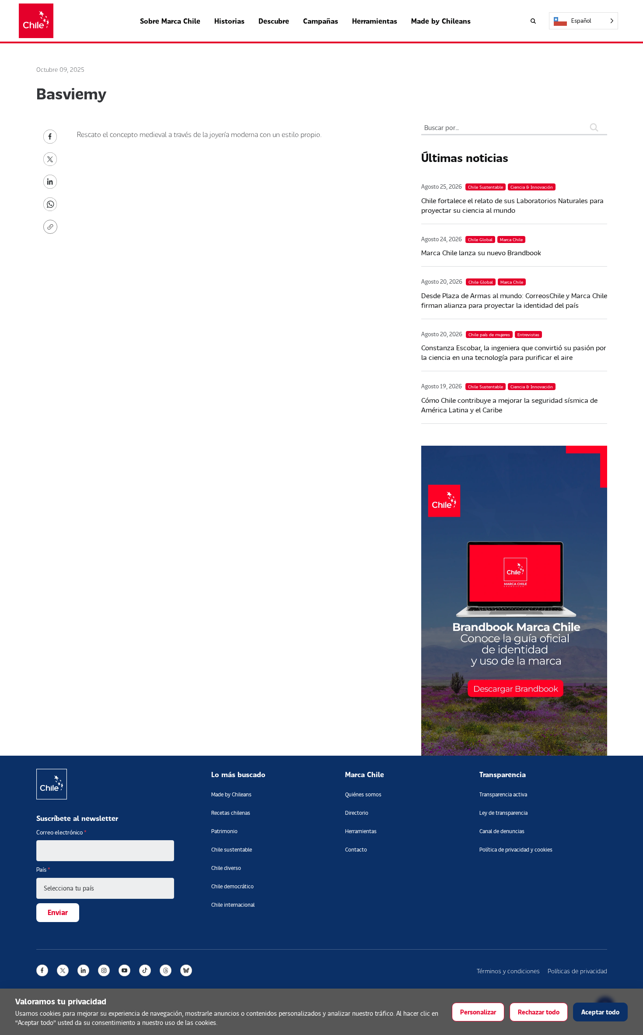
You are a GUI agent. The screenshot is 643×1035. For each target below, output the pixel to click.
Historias (229, 21)
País (43, 869)
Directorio (356, 813)
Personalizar (478, 1012)
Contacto (356, 849)
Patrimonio (224, 831)
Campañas (320, 21)
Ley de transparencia (503, 813)
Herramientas (374, 21)
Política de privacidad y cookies (515, 849)
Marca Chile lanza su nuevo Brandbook (481, 252)
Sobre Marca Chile (170, 21)
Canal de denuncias (501, 831)
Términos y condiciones (508, 971)
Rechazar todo (538, 1012)
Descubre (274, 21)
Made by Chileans (441, 21)
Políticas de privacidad (577, 971)
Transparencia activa (503, 794)
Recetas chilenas (230, 813)
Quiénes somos (363, 794)
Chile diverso (226, 868)
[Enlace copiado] (52, 227)
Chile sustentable (231, 849)
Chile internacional (233, 904)
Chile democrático (232, 886)
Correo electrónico (61, 832)
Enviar (58, 912)
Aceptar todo (600, 1012)
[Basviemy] (50, 135)
